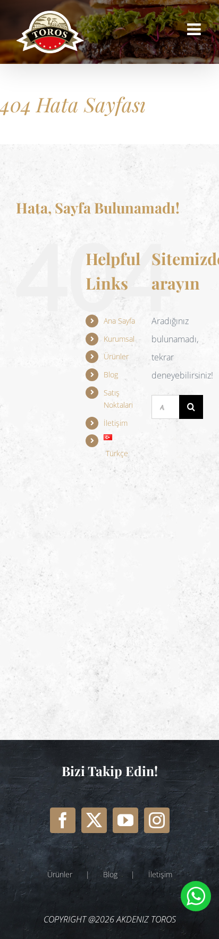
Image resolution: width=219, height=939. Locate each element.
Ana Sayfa (119, 321)
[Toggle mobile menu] (195, 29)
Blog (111, 374)
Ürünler (116, 356)
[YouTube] (125, 820)
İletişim (160, 874)
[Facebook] (62, 820)
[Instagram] (157, 820)
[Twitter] (94, 820)
